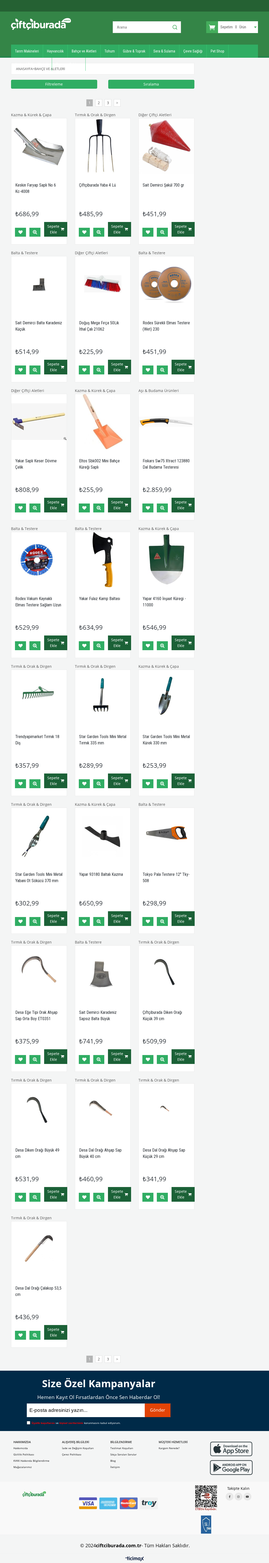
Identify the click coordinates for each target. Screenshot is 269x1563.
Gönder (157, 1410)
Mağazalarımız (22, 1467)
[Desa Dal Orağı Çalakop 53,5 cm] (39, 1249)
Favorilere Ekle (20, 232)
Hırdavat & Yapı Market (31, 64)
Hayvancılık (55, 51)
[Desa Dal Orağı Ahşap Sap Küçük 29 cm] (166, 1111)
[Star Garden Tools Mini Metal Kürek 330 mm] (166, 697)
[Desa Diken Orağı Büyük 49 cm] (39, 1111)
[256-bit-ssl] (206, 1524)
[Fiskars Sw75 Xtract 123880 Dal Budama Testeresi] (166, 421)
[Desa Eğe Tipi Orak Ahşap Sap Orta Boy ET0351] (39, 973)
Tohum (110, 51)
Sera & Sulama (164, 51)
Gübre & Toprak (134, 51)
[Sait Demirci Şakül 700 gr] (166, 146)
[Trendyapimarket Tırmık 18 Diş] (39, 697)
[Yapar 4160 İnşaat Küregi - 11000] (166, 559)
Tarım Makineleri (27, 51)
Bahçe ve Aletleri (84, 51)
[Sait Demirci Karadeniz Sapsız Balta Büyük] (103, 973)
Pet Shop (217, 51)
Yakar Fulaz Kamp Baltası (99, 598)
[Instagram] (238, 1497)
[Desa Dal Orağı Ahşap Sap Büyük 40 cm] (103, 1111)
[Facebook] (230, 1497)
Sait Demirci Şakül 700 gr (163, 185)
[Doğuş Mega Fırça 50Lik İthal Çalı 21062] (103, 284)
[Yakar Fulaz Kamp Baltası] (103, 559)
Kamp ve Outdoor (68, 64)
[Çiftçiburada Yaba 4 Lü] (103, 146)
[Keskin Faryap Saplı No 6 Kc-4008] (39, 146)
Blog (113, 1461)
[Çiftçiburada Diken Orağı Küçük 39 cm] (166, 973)
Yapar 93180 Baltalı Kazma (101, 874)
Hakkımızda (20, 1448)
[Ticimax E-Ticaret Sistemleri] (134, 1559)
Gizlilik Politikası (23, 1454)
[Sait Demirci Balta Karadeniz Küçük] (39, 284)
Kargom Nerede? (169, 1448)
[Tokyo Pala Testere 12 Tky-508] (166, 835)
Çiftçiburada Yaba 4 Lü (97, 185)
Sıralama (151, 84)
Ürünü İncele (34, 232)
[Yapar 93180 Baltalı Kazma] (103, 835)
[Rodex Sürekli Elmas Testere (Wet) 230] (166, 284)
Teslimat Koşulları (121, 1448)
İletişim (115, 1467)
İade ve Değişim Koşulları (78, 1448)
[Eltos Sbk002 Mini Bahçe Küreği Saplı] (103, 421)
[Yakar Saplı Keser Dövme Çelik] (39, 421)
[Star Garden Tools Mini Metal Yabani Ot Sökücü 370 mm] (39, 835)
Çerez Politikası (71, 1454)
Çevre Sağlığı (193, 51)
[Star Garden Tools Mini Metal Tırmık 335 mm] (103, 697)
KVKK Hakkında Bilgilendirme (31, 1461)
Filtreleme (54, 84)
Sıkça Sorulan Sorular (123, 1454)
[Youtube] (247, 1497)
